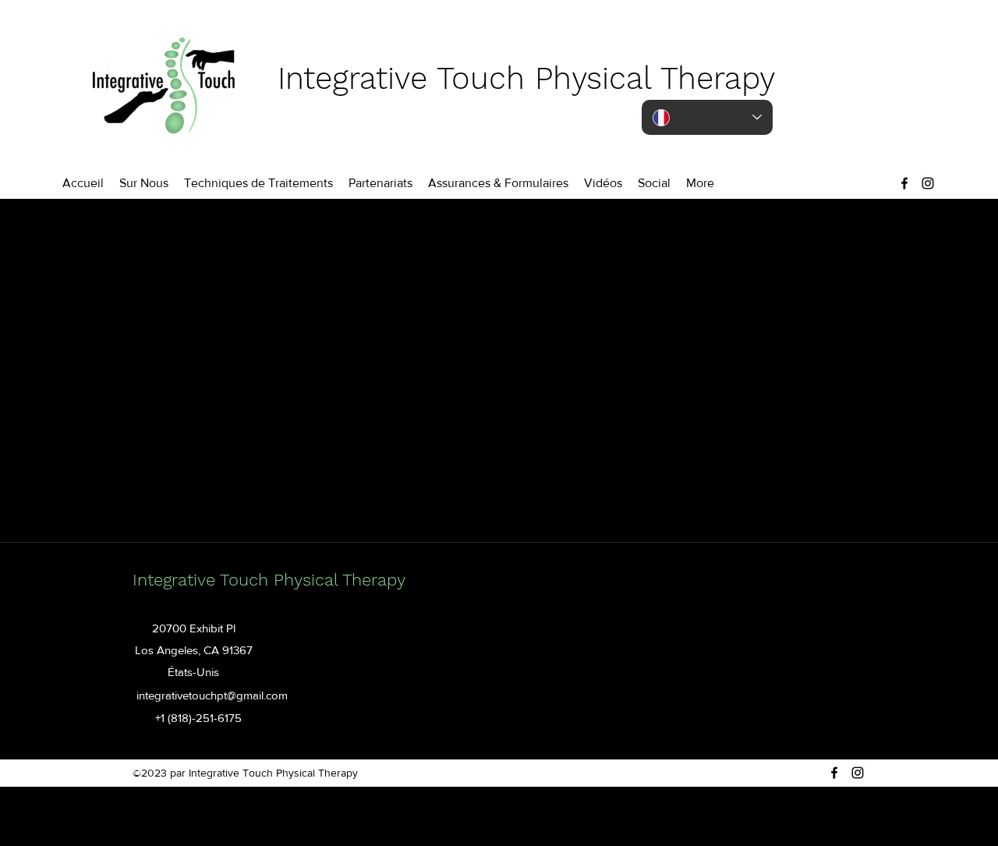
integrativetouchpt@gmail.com (212, 695)
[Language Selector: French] (707, 117)
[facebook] (904, 183)
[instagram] (928, 183)
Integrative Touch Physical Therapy (526, 78)
